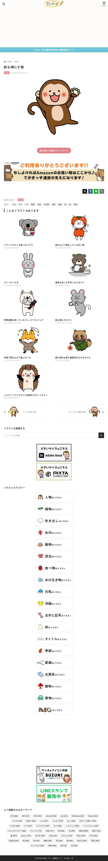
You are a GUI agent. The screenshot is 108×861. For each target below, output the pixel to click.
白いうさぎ (37, 845)
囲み (96, 830)
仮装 (50, 830)
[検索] (101, 435)
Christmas (78, 816)
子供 (80, 835)
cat (64, 816)
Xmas (93, 816)
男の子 (82, 840)
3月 (14, 816)
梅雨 (48, 840)
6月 (25, 816)
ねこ (71, 821)
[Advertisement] (54, 27)
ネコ (58, 826)
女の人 (26, 835)
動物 (16, 61)
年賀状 (13, 840)
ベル (26, 204)
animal (51, 816)
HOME (9, 61)
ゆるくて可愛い (88, 821)
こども (57, 821)
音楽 (75, 204)
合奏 (39, 204)
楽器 (53, 204)
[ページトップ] (102, 855)
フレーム (35, 830)
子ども (67, 835)
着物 (52, 845)
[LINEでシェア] (96, 191)
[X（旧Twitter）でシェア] (84, 191)
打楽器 (46, 204)
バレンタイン (90, 826)
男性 (95, 840)
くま (44, 821)
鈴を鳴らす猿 (46, 150)
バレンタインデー (17, 830)
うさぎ (17, 821)
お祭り (31, 821)
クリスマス (42, 826)
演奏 (60, 204)
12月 (37, 816)
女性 (53, 835)
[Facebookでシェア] (90, 191)
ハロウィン (72, 826)
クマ (28, 826)
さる (14, 204)
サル (20, 204)
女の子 (40, 835)
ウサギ (15, 826)
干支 (93, 835)
